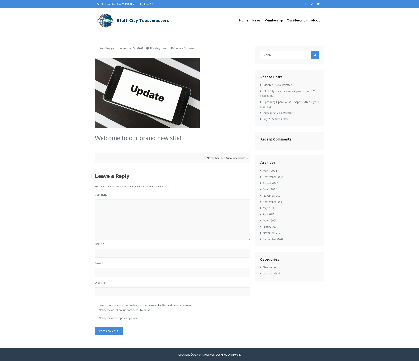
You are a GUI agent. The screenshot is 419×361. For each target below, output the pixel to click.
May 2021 (268, 208)
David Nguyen (107, 48)
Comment (102, 194)
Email (99, 263)
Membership (273, 20)
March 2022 (270, 189)
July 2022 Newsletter (276, 119)
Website (100, 282)
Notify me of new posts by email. (118, 318)
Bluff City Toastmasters (143, 20)
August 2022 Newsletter (278, 112)
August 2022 (270, 183)
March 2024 (270, 170)
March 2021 (269, 220)
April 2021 (268, 214)
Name (99, 244)
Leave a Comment (185, 48)
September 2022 (273, 177)
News (256, 20)
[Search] (315, 55)
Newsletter (269, 267)
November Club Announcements (226, 158)
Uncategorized (158, 48)
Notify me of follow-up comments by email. (125, 310)
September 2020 (273, 239)
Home (243, 20)
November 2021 (272, 195)
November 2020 (272, 233)
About (315, 20)
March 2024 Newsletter (277, 85)
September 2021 (272, 201)
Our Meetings (297, 20)
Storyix (236, 354)
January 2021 (270, 226)
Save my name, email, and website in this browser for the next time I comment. (145, 305)
